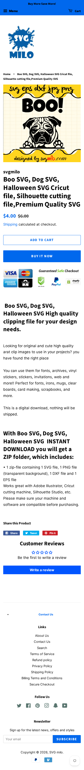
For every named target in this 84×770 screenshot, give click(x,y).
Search (42, 648)
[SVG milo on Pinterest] (37, 706)
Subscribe (66, 739)
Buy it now (42, 256)
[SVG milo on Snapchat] (55, 706)
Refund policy (42, 660)
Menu (13, 11)
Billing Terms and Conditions (42, 678)
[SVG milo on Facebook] (28, 706)
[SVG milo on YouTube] (64, 706)
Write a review (42, 570)
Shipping (10, 224)
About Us (42, 635)
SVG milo (56, 752)
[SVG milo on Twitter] (19, 706)
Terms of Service (42, 654)
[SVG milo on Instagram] (46, 706)
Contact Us (42, 641)
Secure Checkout (42, 684)
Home (7, 74)
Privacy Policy (42, 666)
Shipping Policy (42, 672)
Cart (77, 11)
